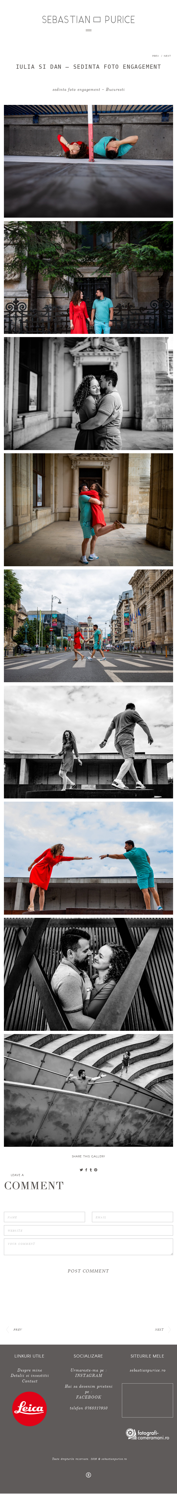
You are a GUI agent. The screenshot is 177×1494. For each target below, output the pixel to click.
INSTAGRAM (88, 1375)
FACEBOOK (88, 1397)
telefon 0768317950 (88, 1408)
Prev (156, 55)
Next (168, 55)
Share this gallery (88, 1156)
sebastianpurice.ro (147, 1370)
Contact (29, 1381)
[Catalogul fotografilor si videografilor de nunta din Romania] (147, 1439)
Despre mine (29, 1370)
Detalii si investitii (29, 1375)
